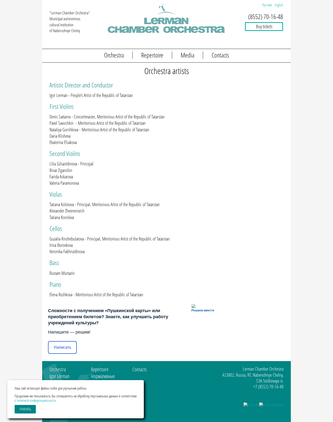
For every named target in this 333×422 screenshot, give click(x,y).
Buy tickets (264, 26)
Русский (267, 4)
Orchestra (114, 55)
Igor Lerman (59, 376)
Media (187, 55)
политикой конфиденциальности (36, 400)
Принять (25, 409)
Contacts (220, 55)
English (279, 4)
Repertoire (152, 55)
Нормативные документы (103, 379)
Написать (62, 347)
